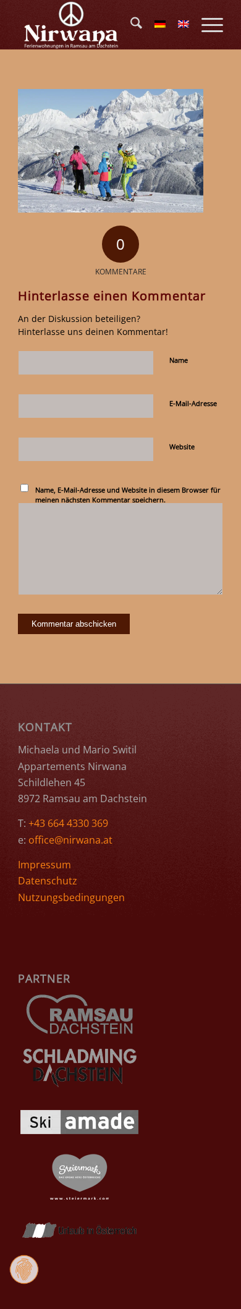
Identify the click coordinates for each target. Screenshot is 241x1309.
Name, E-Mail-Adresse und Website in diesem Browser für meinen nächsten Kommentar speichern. (128, 495)
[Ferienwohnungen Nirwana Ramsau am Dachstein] (100, 24)
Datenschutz (47, 880)
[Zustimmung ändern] (24, 1269)
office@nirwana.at (70, 840)
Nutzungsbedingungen (71, 897)
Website (182, 446)
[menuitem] (130, 24)
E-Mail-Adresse (193, 403)
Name (178, 360)
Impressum (44, 864)
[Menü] (206, 24)
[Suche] (130, 24)
